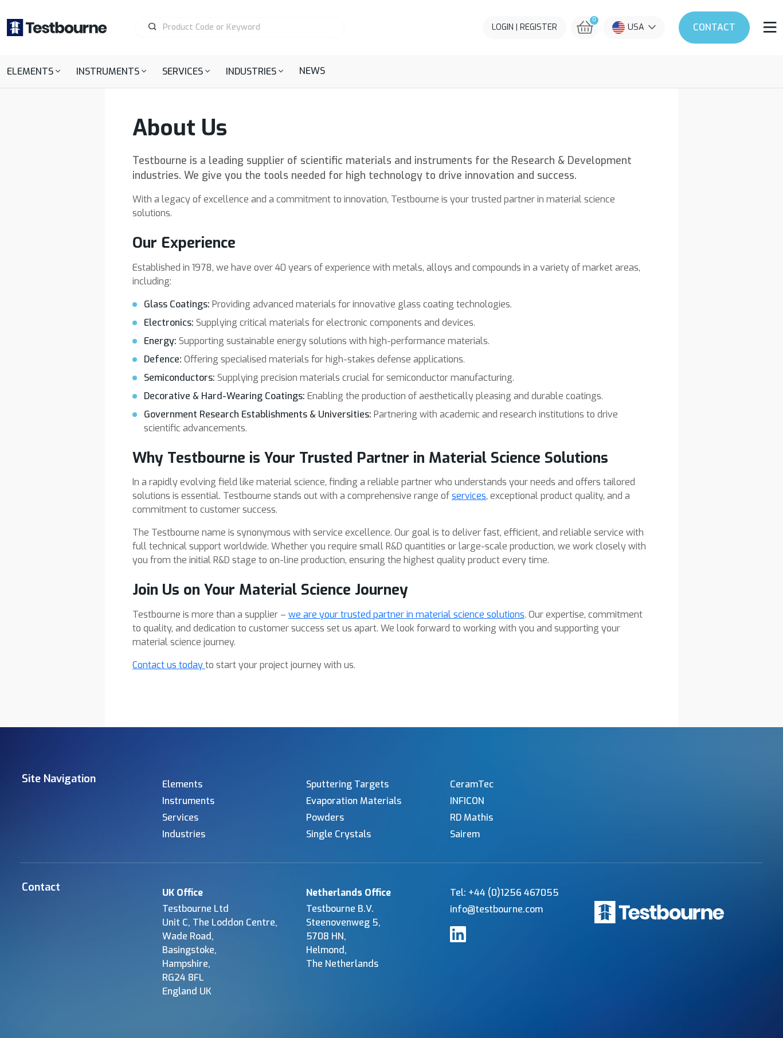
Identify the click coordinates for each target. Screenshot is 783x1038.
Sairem (465, 834)
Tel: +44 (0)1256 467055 (504, 893)
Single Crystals (338, 834)
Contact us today (168, 665)
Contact (714, 27)
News (312, 71)
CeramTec (472, 784)
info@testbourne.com (496, 909)
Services (180, 817)
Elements (182, 784)
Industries (183, 834)
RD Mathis (471, 817)
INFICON (467, 801)
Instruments (188, 801)
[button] (33, 71)
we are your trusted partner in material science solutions (406, 614)
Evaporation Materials (353, 801)
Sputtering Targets (347, 784)
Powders (325, 817)
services (469, 496)
